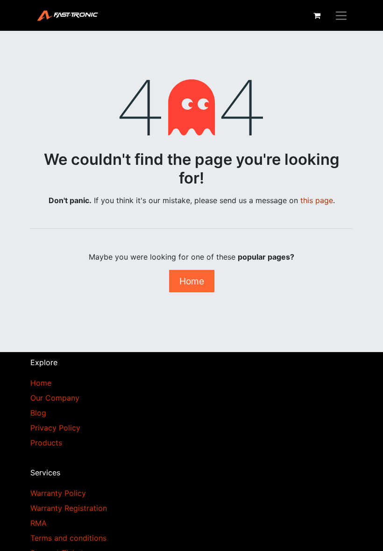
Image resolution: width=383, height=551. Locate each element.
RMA (38, 523)
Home (191, 281)
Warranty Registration (68, 508)
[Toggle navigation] (341, 15)
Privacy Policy (55, 427)
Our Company (54, 398)
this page (316, 200)
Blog (38, 412)
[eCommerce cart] (316, 15)
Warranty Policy (58, 493)
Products (46, 442)
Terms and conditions (68, 538)
